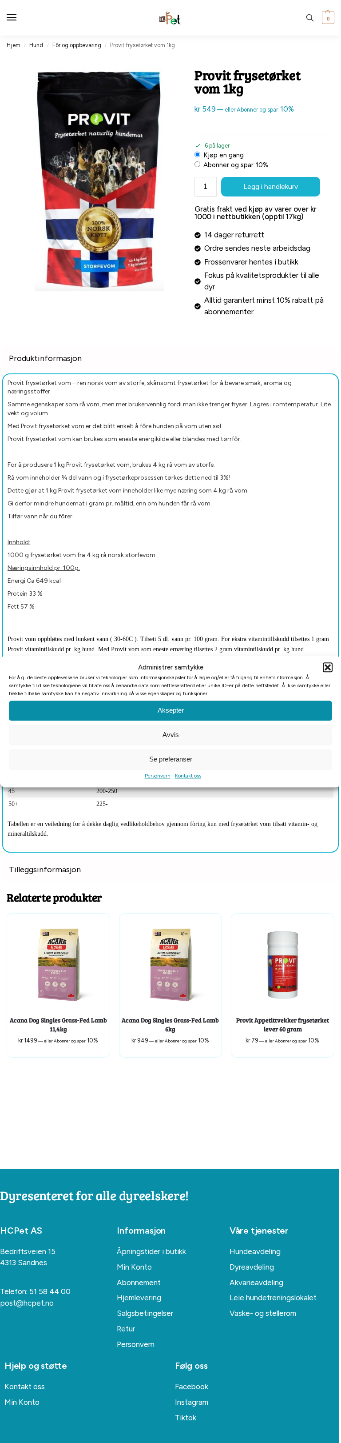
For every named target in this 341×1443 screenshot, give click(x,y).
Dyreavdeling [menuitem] (252, 1267)
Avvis (171, 734)
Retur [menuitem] (126, 1328)
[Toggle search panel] (309, 18)
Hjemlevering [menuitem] (139, 1297)
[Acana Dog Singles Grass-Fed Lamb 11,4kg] (58, 965)
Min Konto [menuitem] (134, 1267)
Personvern (157, 776)
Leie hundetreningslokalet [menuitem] (273, 1297)
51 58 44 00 (50, 1291)
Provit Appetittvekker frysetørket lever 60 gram (282, 1024)
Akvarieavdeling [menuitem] (256, 1282)
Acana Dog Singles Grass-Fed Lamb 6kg (170, 1024)
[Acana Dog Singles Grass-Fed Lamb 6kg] (171, 965)
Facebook (191, 1386)
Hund (36, 45)
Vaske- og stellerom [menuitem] (263, 1313)
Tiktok (185, 1417)
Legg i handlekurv (270, 186)
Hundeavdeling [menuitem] (255, 1251)
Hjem (13, 45)
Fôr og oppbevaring (76, 45)
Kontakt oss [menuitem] (24, 1386)
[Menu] (20, 17)
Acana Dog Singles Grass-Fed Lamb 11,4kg (58, 1024)
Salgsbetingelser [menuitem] (145, 1313)
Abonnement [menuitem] (139, 1282)
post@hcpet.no (27, 1303)
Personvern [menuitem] (136, 1344)
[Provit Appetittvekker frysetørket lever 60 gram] (283, 965)
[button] (327, 667)
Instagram (191, 1402)
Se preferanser (170, 759)
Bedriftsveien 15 (28, 1251)
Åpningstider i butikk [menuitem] (151, 1251)
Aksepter (171, 710)
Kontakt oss (188, 776)
